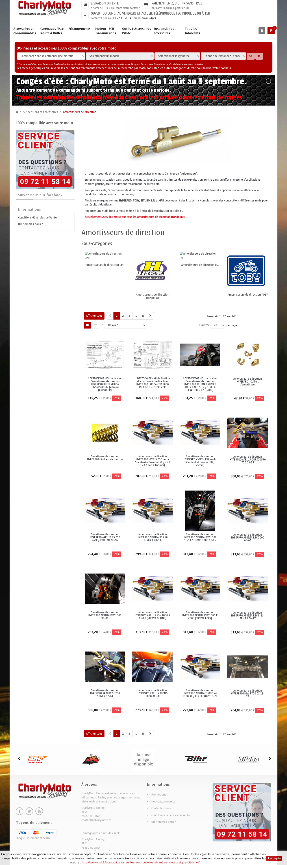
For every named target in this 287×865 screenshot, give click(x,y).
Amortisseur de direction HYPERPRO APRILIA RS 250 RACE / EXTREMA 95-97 (105, 537)
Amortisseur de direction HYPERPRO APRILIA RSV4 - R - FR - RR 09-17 (247, 615)
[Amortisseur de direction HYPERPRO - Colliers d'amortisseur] (247, 354)
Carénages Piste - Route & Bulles (52, 31)
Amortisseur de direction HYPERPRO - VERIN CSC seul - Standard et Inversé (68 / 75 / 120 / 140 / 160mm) (152, 461)
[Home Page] (17, 112)
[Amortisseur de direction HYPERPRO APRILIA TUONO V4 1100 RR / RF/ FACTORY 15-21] (200, 666)
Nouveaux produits (163, 801)
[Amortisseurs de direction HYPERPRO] (152, 271)
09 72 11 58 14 (122, 18)
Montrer (204, 325)
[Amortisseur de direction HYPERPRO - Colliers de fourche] (105, 432)
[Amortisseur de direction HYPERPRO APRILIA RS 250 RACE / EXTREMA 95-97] (105, 510)
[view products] (39, 759)
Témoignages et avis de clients (101, 833)
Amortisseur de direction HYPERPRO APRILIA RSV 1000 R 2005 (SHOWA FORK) (200, 615)
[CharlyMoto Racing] (45, 8)
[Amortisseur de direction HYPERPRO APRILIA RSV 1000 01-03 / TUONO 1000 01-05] (200, 510)
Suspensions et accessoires (165, 31)
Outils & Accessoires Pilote (136, 31)
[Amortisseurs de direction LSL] (200, 256)
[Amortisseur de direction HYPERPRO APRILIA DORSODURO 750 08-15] (247, 432)
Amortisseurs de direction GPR (105, 264)
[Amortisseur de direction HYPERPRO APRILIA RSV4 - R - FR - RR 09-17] (247, 588)
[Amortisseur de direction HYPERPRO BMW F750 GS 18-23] (247, 666)
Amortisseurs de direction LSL (200, 264)
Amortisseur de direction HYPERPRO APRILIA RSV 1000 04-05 (247, 537)
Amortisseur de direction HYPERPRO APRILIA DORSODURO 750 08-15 (248, 459)
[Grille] (87, 325)
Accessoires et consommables (24, 31)
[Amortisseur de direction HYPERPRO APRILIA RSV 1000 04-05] (247, 510)
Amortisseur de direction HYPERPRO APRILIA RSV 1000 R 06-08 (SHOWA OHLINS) (152, 615)
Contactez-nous (161, 808)
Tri (102, 325)
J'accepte (274, 858)
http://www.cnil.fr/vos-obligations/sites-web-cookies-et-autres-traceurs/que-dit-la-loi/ (141, 862)
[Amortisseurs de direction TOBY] (247, 271)
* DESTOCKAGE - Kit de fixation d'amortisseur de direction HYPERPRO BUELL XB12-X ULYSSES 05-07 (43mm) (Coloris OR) (105, 384)
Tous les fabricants (192, 31)
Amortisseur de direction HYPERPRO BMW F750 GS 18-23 (247, 693)
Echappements (79, 29)
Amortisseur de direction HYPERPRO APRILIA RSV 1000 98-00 (105, 615)
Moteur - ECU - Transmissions (105, 31)
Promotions (158, 794)
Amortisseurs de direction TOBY (248, 294)
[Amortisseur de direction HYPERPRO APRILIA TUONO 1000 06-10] (152, 666)
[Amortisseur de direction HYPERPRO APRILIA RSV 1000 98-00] (105, 588)
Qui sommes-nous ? (30, 224)
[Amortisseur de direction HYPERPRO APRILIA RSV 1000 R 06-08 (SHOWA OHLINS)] (152, 588)
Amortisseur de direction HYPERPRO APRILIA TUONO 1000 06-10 (152, 693)
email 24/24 (149, 18)
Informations (29, 209)
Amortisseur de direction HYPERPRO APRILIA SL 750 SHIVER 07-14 (105, 693)
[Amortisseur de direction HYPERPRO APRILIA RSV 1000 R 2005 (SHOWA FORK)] (200, 588)
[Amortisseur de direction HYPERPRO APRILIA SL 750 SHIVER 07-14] (105, 666)
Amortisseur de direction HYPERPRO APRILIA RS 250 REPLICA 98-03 (152, 537)
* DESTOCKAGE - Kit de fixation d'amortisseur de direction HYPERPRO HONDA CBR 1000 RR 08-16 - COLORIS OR (152, 383)
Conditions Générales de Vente (37, 217)
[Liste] (95, 325)
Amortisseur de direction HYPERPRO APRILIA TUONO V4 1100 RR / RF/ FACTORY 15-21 (200, 693)
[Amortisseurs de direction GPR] (105, 256)
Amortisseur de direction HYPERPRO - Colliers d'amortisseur (247, 381)
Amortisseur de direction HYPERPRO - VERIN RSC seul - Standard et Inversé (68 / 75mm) (200, 461)
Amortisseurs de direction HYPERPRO (152, 296)
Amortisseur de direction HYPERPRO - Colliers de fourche (105, 458)
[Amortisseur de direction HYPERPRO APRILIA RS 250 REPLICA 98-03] (152, 510)
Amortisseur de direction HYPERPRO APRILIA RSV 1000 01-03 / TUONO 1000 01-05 (200, 537)
